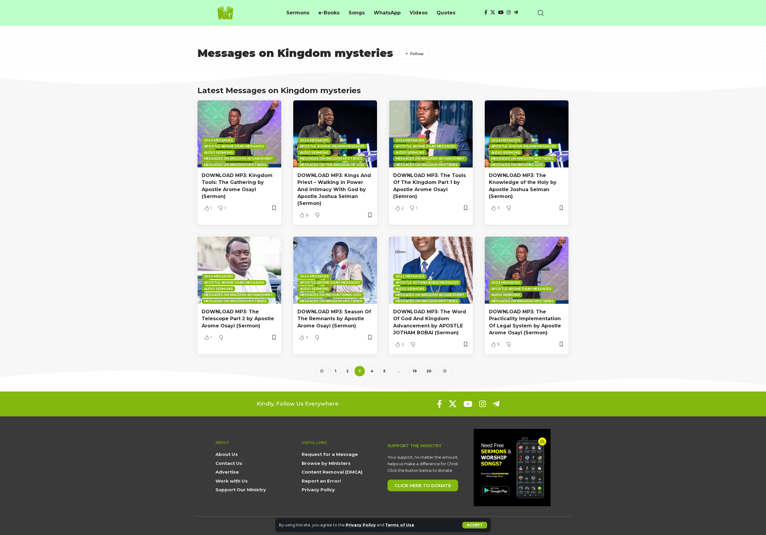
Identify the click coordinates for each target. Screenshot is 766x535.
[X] (493, 12)
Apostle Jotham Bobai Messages (427, 282)
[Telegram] (515, 12)
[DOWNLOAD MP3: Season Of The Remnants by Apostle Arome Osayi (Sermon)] (335, 270)
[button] (474, 525)
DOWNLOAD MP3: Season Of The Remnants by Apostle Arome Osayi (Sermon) (334, 318)
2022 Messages (410, 276)
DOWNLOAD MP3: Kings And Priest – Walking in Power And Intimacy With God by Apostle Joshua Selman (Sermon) (334, 189)
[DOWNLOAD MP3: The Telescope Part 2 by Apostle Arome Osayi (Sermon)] (239, 270)
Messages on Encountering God (330, 295)
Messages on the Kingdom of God (332, 165)
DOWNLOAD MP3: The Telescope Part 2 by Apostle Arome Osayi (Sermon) (238, 318)
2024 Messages (218, 140)
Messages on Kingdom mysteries (235, 165)
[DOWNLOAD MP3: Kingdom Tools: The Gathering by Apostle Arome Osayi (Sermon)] (239, 133)
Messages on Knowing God (517, 165)
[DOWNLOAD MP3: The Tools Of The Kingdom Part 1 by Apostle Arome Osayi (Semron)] (431, 133)
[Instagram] (508, 12)
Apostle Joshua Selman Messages (332, 146)
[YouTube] (501, 12)
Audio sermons (218, 152)
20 (428, 371)
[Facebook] (486, 12)
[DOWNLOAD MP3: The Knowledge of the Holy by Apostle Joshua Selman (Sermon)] (527, 133)
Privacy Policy (361, 525)
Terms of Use (399, 525)
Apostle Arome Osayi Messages (234, 146)
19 (415, 371)
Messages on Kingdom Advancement (238, 158)
